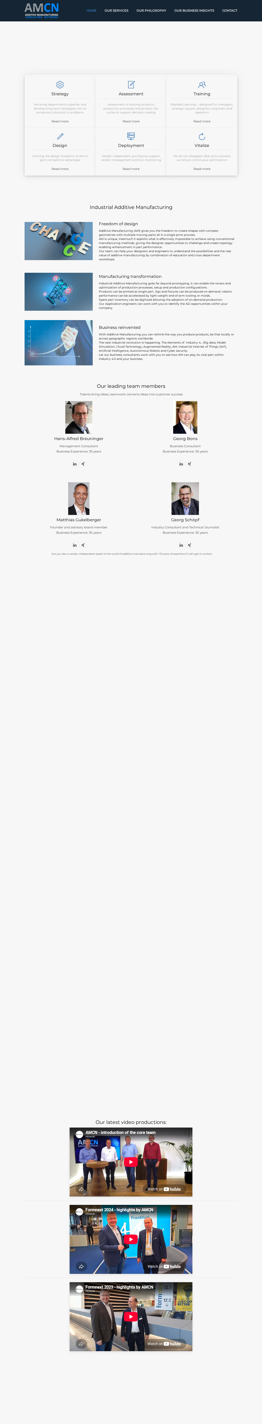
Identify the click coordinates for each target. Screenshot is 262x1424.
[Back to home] (41, 10)
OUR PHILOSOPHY (151, 10)
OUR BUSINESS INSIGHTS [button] (194, 10)
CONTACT (229, 10)
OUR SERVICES (116, 10)
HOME (91, 10)
